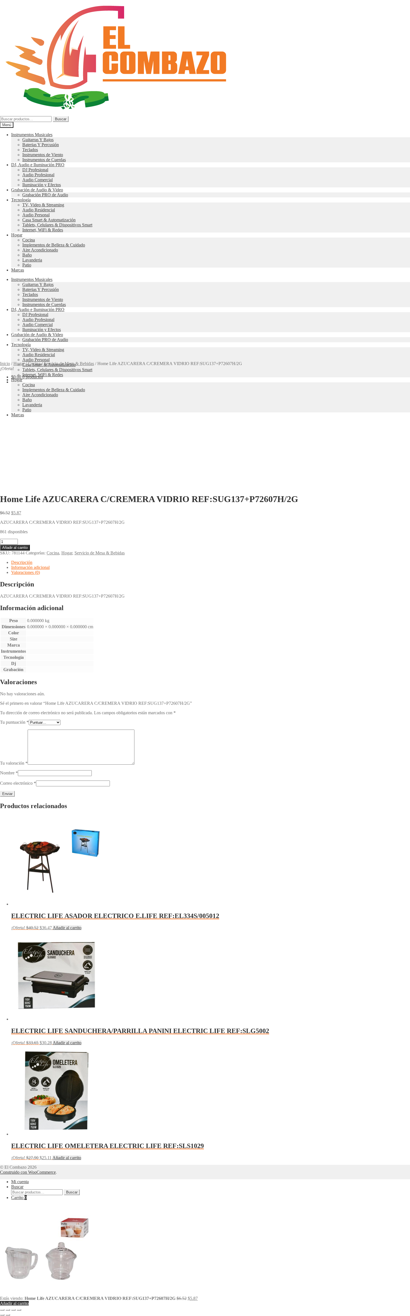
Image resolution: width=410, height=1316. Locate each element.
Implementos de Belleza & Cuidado (53, 245)
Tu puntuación (14, 722)
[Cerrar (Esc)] (19, 1310)
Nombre (9, 772)
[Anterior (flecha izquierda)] (2, 1315)
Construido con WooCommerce (28, 1172)
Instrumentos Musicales (31, 134)
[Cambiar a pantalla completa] (8, 1310)
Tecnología (21, 199)
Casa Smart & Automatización (49, 219)
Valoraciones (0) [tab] (25, 572)
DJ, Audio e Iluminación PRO (37, 164)
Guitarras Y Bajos (38, 139)
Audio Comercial (37, 179)
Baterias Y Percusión (40, 144)
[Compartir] (13, 1310)
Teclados (30, 149)
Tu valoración (14, 763)
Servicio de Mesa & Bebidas (69, 363)
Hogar (16, 235)
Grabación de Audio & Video (37, 189)
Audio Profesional (38, 174)
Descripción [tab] (21, 562)
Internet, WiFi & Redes (42, 230)
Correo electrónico (18, 783)
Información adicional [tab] (30, 567)
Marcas (17, 270)
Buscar (60, 119)
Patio (26, 265)
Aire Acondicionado (40, 250)
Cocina (28, 240)
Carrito (19, 1197)
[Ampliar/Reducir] (2, 1310)
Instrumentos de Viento (42, 154)
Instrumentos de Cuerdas (44, 159)
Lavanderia (32, 260)
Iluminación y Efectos (41, 184)
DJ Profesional (35, 169)
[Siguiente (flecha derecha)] (8, 1315)
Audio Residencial (38, 209)
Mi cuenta (20, 1181)
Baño (27, 255)
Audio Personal (36, 214)
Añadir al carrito (15, 548)
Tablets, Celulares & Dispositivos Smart (57, 224)
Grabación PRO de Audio (45, 194)
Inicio (5, 363)
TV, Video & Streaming (43, 204)
